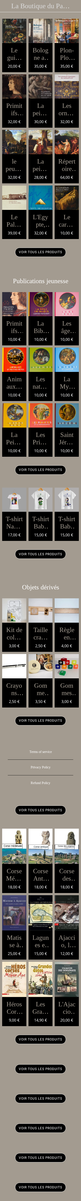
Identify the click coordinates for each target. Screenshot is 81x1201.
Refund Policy (40, 783)
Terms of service (40, 752)
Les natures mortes (41, 382)
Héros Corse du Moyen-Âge (14, 1007)
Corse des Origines (66, 874)
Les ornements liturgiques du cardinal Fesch (67, 109)
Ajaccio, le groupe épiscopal (67, 941)
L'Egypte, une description (40, 220)
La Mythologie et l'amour (66, 382)
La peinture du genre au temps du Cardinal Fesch (41, 165)
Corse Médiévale (14, 874)
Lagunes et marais (40, 941)
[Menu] (6, 6)
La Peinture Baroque (14, 438)
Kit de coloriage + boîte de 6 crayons (14, 633)
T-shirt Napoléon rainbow (14, 522)
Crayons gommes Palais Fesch (14, 689)
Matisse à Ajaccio (14, 941)
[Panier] (75, 6)
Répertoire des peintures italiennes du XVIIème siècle (66, 165)
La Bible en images (40, 327)
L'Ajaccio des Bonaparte (66, 1007)
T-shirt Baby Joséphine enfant (66, 522)
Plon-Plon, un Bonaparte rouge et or (66, 54)
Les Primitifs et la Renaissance (40, 438)
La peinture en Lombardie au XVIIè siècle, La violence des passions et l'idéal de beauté (40, 109)
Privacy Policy (41, 767)
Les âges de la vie (67, 327)
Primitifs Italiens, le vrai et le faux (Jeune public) (14, 327)
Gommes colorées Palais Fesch (67, 689)
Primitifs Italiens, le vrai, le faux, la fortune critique (14, 109)
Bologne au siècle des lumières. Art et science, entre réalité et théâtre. (40, 54)
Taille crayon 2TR (40, 633)
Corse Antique (40, 874)
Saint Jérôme (67, 438)
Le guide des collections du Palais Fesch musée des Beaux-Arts (14, 54)
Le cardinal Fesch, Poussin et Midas (66, 220)
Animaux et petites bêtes (14, 382)
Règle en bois (66, 633)
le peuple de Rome (14, 165)
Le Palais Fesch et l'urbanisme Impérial (14, 220)
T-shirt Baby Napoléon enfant (40, 522)
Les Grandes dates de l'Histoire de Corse (40, 1007)
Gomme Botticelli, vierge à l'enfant (40, 689)
